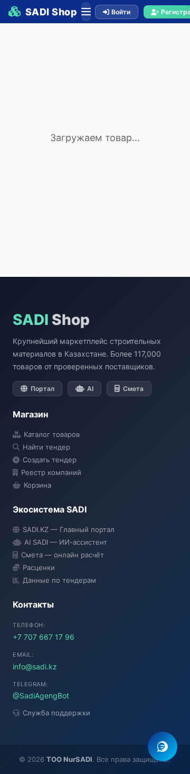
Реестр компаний (51, 472)
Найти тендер (46, 447)
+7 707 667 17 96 (43, 636)
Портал (42, 389)
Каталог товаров (52, 434)
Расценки (39, 567)
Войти (120, 12)
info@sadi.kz (35, 666)
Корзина (37, 485)
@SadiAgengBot (41, 695)
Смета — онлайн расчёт (62, 555)
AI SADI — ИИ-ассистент (65, 542)
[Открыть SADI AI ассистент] (162, 746)
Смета (133, 389)
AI (90, 389)
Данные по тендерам (59, 580)
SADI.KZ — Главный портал (69, 529)
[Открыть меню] (86, 11)
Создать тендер (50, 459)
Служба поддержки (56, 712)
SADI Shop (51, 11)
